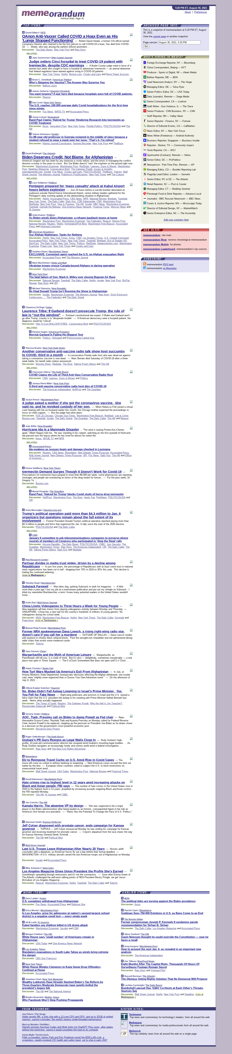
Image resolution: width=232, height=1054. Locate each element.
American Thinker (62, 80)
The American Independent (57, 389)
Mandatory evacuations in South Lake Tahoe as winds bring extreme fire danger (65, 953)
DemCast (34, 243)
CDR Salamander (86, 201)
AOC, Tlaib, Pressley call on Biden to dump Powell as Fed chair (67, 717)
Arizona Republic (51, 544)
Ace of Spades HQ (117, 240)
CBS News (76, 198)
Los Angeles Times (93, 238)
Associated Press (79, 111)
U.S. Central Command (116, 238)
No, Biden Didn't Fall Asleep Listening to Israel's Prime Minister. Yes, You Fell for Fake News (72, 693)
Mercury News (118, 206)
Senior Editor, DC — (163, 159)
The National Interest (60, 991)
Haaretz (55, 688)
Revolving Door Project (48, 728)
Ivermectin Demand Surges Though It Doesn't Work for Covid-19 (72, 471)
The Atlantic (49, 153)
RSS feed (168, 264)
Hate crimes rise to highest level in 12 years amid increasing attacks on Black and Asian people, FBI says (73, 784)
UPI (56, 283)
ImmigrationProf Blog (76, 223)
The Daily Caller (56, 201)
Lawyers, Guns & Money (103, 166)
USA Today (63, 771)
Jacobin (64, 928)
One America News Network (76, 206)
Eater (43, 651)
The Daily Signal (75, 297)
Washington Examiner (47, 166)
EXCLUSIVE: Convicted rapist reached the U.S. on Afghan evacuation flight (76, 254)
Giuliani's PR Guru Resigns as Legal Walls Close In (59, 740)
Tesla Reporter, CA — (160, 150)
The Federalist (93, 221)
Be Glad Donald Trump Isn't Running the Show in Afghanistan (68, 291)
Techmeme (135, 1014)
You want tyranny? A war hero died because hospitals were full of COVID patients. (81, 93)
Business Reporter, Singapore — (173, 140)
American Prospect (59, 332)
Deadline (189, 994)
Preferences (200, 12)
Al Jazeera (34, 209)
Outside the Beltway (50, 206)
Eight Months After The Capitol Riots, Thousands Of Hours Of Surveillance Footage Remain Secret (160, 965)
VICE (42, 33)
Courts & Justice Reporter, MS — (174, 203)
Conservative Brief (60, 169)
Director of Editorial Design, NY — (172, 208)
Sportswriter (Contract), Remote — (168, 155)
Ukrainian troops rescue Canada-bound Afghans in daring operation (72, 265)
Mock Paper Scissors (117, 74)
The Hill (80, 204)
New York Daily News (54, 348)
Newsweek (53, 117)
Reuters (51, 223)
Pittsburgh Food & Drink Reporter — (173, 193)
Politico (52, 183)
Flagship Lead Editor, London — (168, 174)
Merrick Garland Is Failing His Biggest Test (56, 334)
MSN (38, 617)
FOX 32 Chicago (44, 415)
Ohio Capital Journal (61, 58)
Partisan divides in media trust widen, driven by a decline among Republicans (68, 564)
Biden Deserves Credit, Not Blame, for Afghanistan (67, 157)
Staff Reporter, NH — (164, 116)
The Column (117, 174)
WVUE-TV (48, 438)
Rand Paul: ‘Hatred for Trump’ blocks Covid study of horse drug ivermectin (76, 494)
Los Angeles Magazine (164, 928)
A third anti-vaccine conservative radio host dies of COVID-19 (67, 386)
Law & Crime (121, 415)
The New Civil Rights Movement (69, 748)
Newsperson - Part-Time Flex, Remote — (170, 164)
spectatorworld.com (32, 171)
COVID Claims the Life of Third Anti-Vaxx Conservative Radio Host (71, 374)
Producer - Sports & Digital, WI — (171, 72)
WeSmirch (135, 1031)
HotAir (64, 74)
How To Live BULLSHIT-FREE (51, 324)
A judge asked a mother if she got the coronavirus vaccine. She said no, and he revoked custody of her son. (71, 404)
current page (159, 36)
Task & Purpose (65, 204)
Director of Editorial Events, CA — (170, 126)
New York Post (62, 49)
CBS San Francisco (46, 958)
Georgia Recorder (82, 143)
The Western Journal (49, 174)
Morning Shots (43, 364)
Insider (55, 134)
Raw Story (80, 49)
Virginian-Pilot (158, 970)
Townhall (122, 198)
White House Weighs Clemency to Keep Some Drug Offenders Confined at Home (61, 968)
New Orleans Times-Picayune (93, 452)
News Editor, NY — (165, 131)
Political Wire (58, 706)
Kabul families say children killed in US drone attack (55, 925)
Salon (49, 307)
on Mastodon (170, 268)
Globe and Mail (58, 263)
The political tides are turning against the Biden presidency (158, 901)
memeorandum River (155, 239)
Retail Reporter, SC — (166, 184)
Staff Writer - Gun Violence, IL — (169, 106)
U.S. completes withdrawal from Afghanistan (50, 901)
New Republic (59, 288)
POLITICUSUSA (112, 126)
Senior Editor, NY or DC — (167, 179)
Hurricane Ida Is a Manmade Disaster (50, 429)
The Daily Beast (44, 49)
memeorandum (151, 235)
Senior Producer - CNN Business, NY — (170, 111)
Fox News (48, 111)
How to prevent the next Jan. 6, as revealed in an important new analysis (161, 951)
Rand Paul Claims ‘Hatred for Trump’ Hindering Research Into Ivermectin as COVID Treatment (76, 121)
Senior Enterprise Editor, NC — (171, 213)
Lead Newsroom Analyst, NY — (169, 82)
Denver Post (118, 221)
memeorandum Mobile (156, 244)
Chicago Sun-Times (65, 415)
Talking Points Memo (85, 364)
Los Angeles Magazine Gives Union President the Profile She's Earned (72, 871)
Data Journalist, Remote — (167, 96)
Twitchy (118, 171)
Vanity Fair (89, 497)
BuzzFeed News (146, 961)
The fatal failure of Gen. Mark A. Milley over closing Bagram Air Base (72, 277)
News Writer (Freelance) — (170, 135)
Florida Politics (94, 126)
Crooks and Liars (92, 74)
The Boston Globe (133, 919)
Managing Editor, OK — (165, 87)
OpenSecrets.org (52, 510)
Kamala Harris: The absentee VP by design (52, 805)
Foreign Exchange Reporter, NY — (170, 62)
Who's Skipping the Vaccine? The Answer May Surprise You (67, 82)
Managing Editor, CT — (168, 189)
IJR (31, 500)
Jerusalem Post (58, 126)
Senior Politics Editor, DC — (167, 91)
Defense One (78, 904)
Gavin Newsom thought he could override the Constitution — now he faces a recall (164, 938)
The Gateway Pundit (81, 169)
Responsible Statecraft (34, 706)
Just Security (114, 544)
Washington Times (58, 252)
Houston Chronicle (60, 91)
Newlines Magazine (38, 169)
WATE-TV (60, 111)
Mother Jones (52, 997)
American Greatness (43, 232)
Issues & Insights (103, 169)
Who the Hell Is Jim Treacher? (106, 703)
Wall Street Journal (39, 455)
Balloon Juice (50, 85)
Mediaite (56, 364)
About (188, 12)
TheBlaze (118, 143)
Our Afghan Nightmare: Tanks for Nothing (55, 234)
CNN (99, 201)
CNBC (102, 544)
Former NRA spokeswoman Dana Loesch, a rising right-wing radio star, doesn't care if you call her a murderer (73, 633)
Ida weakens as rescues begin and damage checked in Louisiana (69, 449)
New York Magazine (53, 979)
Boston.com (75, 74)
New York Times (51, 74)
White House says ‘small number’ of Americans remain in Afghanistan (58, 938)
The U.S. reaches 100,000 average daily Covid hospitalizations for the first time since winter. (78, 107)
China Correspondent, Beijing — (166, 67)
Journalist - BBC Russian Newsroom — (173, 198)
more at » (34, 575)
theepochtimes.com (107, 243)
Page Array (28, 620)
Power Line (46, 246)
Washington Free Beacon (101, 223)
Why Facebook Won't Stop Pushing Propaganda (52, 999)
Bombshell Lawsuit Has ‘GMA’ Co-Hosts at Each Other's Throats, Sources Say (162, 989)
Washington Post (69, 166)
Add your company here (176, 219)
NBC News (99, 204)
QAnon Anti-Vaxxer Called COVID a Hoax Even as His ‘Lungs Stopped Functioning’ (70, 38)
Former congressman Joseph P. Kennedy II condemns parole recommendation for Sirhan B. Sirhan (159, 923)
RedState (84, 166)
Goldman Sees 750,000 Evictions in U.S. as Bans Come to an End (162, 913)
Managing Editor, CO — (171, 169)
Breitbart (112, 198)
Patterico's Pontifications (74, 174)
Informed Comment (50, 226)
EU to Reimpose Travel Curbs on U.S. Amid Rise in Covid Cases (68, 760)
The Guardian (94, 389)
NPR (85, 198)
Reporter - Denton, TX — (170, 145)
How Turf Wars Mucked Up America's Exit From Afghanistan (65, 671)
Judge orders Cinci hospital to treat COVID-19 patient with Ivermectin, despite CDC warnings (76, 63)
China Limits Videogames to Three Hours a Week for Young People (70, 606)
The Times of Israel (46, 703)
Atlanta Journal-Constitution (56, 143)
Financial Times (101, 206)
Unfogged (57, 337)
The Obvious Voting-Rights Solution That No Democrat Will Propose (164, 978)
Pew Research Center (36, 560)
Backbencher (48, 583)
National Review (98, 198)
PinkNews (101, 497)
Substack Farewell (35, 586)
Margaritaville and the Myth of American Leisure (56, 654)
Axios (45, 126)
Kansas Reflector (52, 822)
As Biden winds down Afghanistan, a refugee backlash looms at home (73, 217)
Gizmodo (119, 617)
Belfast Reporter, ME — (162, 77)
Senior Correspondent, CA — (166, 101)
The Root (67, 364)
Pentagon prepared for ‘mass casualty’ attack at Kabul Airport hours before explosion (77, 188)
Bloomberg (70, 452)
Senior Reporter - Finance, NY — (168, 121)
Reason (47, 97)
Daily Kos (71, 201)
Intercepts (48, 868)
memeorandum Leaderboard (159, 249)
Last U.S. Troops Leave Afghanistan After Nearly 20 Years (63, 849)
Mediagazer (135, 1022)
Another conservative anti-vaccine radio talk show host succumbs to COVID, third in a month (73, 353)
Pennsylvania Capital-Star (80, 337)
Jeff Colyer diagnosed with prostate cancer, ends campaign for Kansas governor (73, 827)
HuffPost (76, 389)
